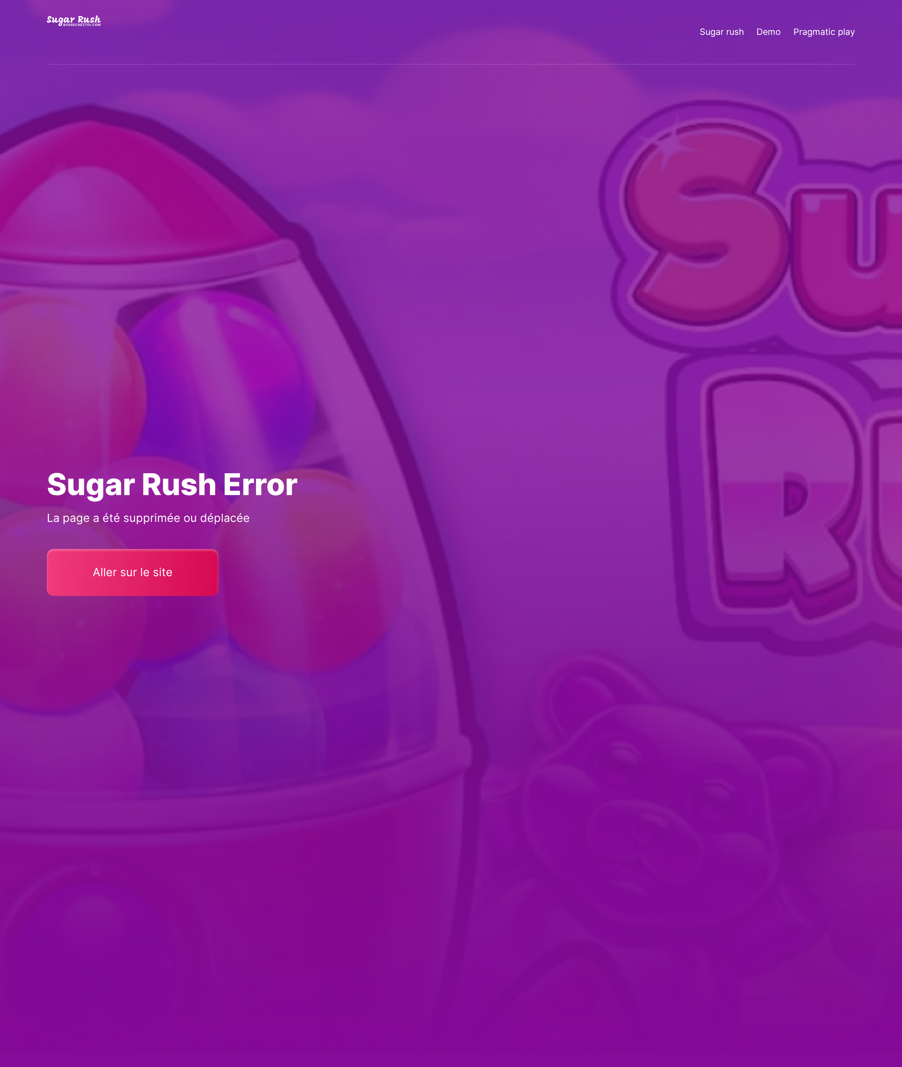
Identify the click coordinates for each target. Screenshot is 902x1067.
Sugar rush (722, 31)
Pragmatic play (824, 31)
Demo (768, 31)
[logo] (74, 31)
